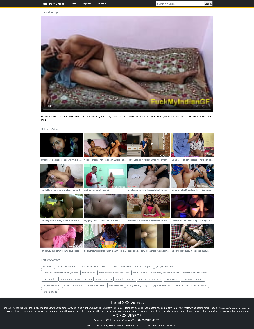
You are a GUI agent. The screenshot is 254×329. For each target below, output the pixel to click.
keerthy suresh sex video (195, 272)
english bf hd (88, 272)
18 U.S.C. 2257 (92, 325)
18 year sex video (51, 285)
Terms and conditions (128, 325)
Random (102, 3)
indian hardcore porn (67, 266)
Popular (87, 3)
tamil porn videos (168, 325)
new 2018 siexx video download (191, 285)
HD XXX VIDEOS (127, 315)
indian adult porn (143, 266)
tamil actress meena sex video (114, 272)
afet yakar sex (116, 285)
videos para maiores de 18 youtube (60, 272)
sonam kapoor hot (73, 285)
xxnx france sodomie (192, 279)
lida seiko (126, 266)
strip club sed (140, 272)
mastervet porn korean (94, 266)
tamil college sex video (150, 279)
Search (208, 3)
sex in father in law (125, 279)
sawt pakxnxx (171, 279)
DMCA (80, 325)
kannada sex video (96, 285)
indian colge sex (104, 279)
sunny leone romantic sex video (76, 279)
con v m (113, 266)
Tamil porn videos (52, 3)
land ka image (50, 291)
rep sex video (49, 279)
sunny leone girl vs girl (138, 285)
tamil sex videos (149, 325)
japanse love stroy (162, 285)
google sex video (164, 266)
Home (73, 3)
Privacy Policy (108, 325)
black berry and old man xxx (165, 272)
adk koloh (48, 266)
